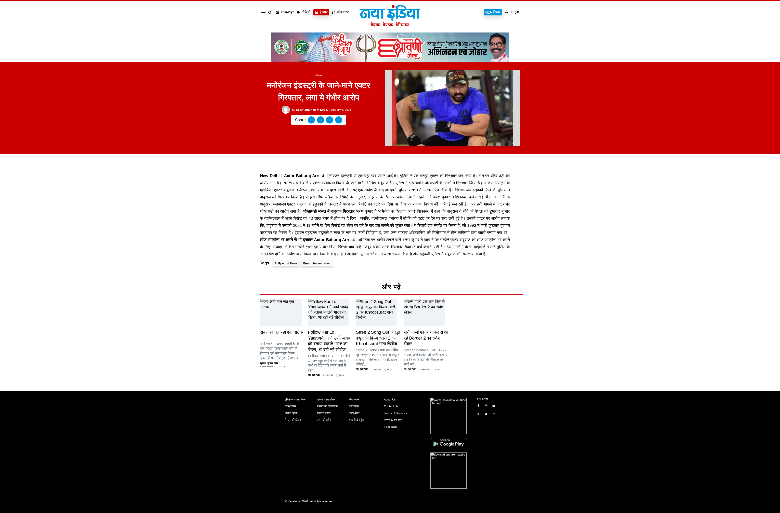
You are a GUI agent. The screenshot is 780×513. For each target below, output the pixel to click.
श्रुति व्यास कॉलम (326, 399)
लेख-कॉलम (290, 406)
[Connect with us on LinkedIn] (486, 414)
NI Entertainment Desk (309, 109)
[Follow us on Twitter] (478, 414)
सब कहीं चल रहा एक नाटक (281, 332)
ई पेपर (324, 12)
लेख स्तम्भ (354, 399)
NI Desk (314, 375)
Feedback (390, 426)
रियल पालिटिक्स (293, 419)
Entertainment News (317, 263)
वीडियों (306, 12)
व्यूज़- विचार (492, 12)
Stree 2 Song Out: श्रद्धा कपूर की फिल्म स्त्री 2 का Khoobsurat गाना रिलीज (378, 338)
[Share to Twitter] (320, 119)
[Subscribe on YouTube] (493, 406)
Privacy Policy (393, 419)
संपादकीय (354, 406)
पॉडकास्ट (343, 12)
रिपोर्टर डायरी (323, 413)
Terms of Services (395, 413)
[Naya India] (390, 26)
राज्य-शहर (287, 12)
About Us (390, 399)
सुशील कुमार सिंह (269, 363)
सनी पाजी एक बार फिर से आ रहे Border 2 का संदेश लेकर (426, 338)
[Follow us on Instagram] (486, 406)
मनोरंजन (318, 75)
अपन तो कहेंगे (324, 419)
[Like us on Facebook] (478, 406)
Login (515, 12)
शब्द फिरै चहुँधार (357, 419)
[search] (270, 12)
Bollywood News (286, 263)
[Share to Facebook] (311, 119)
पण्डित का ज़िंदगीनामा (327, 406)
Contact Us (391, 406)
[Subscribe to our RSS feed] (493, 414)
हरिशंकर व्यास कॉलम (295, 399)
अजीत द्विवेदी (291, 413)
